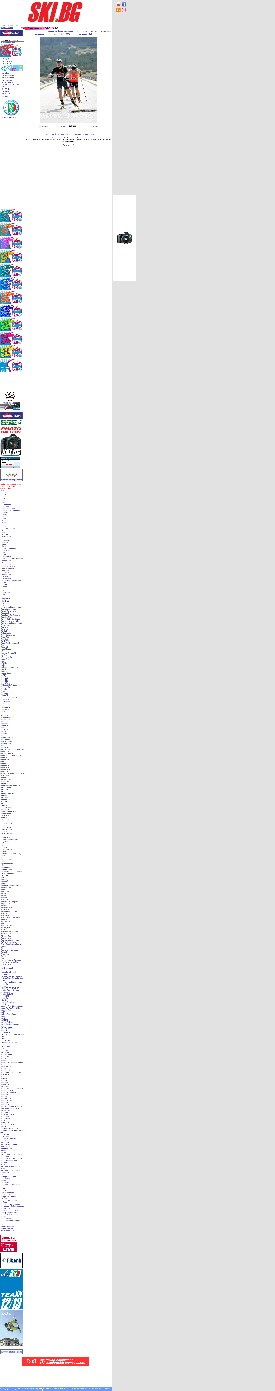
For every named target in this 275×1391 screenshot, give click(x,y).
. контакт (4, 96)
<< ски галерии (105, 31)
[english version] (6, 28)
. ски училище (6, 80)
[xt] (73, 145)
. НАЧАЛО (5, 59)
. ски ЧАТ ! (5, 91)
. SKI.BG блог (6, 89)
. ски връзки (5, 94)
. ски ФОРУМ (6, 64)
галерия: (56, 34)
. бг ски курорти (7, 82)
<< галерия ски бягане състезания (59, 31)
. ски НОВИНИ (6, 61)
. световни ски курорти (10, 85)
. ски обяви (5, 73)
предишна (39, 34)
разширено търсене (8, 42)
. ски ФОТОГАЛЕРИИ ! (9, 87)
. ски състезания (7, 78)
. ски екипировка (7, 75)
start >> (91, 34)
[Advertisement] (124, 60)
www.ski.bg (21, 1388)
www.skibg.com (32, 1388)
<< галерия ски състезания (86, 31)
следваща (83, 34)
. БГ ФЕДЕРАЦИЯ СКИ (10, 117)
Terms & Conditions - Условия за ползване (15, 1390)
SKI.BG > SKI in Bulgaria (64, 138)
